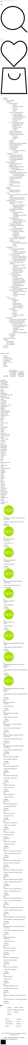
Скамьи (15, 130)
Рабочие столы (17, 119)
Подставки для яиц (18, 278)
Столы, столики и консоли (16, 112)
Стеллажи (15, 137)
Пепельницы (13, 171)
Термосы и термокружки (19, 237)
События (9, 1007)
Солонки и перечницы (18, 253)
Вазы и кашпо (13, 165)
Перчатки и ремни (17, 304)
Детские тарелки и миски (19, 259)
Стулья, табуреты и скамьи (17, 122)
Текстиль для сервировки (16, 289)
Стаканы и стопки (17, 272)
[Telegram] (8, 1039)
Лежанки (15, 109)
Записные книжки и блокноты (17, 198)
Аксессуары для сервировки (17, 248)
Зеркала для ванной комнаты (17, 320)
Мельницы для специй (15, 223)
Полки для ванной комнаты (20, 325)
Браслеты (15, 310)
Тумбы (11, 140)
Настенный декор (14, 168)
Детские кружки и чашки (19, 256)
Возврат (21, 1007)
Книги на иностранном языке (17, 197)
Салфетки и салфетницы (19, 251)
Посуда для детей (14, 254)
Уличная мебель (14, 147)
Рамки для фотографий (16, 176)
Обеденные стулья (18, 124)
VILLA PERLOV (9, 1023)
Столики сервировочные (19, 116)
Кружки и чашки (17, 275)
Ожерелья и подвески (18, 314)
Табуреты (15, 128)
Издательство (10, 1009)
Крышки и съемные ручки (19, 220)
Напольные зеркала (15, 190)
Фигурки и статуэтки (15, 182)
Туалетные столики (18, 118)
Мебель (9, 102)
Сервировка (10, 247)
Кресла (15, 108)
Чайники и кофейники (18, 285)
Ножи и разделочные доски (17, 225)
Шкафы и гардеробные (15, 131)
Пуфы (14, 110)
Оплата (16, 1012)
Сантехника (10, 317)
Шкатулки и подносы (15, 185)
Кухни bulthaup (10, 100)
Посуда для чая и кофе (16, 229)
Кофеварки (16, 234)
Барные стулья (17, 125)
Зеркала (9, 188)
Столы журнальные (18, 115)
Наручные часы (17, 303)
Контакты (6, 347)
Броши (14, 311)
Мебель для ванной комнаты (17, 322)
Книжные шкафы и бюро (16, 132)
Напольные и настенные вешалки (18, 143)
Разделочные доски (18, 228)
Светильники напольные (16, 154)
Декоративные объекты (16, 163)
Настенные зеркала (15, 191)
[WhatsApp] (14, 1039)
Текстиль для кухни (15, 241)
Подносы (15, 250)
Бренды (6, 339)
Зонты (14, 301)
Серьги (15, 316)
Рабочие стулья (17, 127)
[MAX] (3, 1039)
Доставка (16, 1009)
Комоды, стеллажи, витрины (17, 134)
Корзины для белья (18, 323)
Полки (14, 138)
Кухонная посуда (14, 218)
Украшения (12, 309)
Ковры (8, 187)
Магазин (6, 99)
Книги (8, 193)
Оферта (16, 1007)
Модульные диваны (18, 106)
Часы (11, 184)
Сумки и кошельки (17, 307)
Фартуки (15, 245)
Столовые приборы (15, 287)
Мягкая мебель (14, 103)
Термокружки (16, 235)
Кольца (15, 313)
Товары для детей (14, 181)
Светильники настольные (16, 157)
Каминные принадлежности (17, 166)
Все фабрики (10, 341)
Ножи (14, 226)
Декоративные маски (18, 169)
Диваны (15, 105)
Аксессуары (13, 149)
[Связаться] (3, 1042)
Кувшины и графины (18, 270)
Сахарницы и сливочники (19, 281)
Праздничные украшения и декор (18, 172)
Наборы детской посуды (19, 260)
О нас (5, 97)
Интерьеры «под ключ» (9, 338)
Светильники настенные (16, 156)
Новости (6, 345)
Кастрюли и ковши (17, 219)
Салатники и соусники (18, 279)
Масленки (15, 276)
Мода (8, 297)
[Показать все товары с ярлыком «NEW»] (9, 514)
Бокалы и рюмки (17, 269)
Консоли (15, 121)
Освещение (10, 153)
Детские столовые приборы (20, 257)
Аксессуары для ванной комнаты (18, 319)
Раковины (12, 333)
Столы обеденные (17, 113)
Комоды (15, 135)
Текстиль (12, 179)
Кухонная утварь (11, 200)
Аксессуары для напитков (19, 267)
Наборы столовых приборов (20, 288)
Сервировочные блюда (19, 282)
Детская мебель (14, 146)
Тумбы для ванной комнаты (20, 332)
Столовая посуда (14, 273)
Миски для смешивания (19, 204)
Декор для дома (11, 162)
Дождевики (16, 300)
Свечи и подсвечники (15, 178)
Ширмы (12, 141)
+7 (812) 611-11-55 (14, 1034)
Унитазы (12, 336)
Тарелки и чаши (17, 284)
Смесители (13, 335)
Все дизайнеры (11, 342)
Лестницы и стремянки (15, 144)
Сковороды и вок (17, 222)
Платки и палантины (18, 306)
